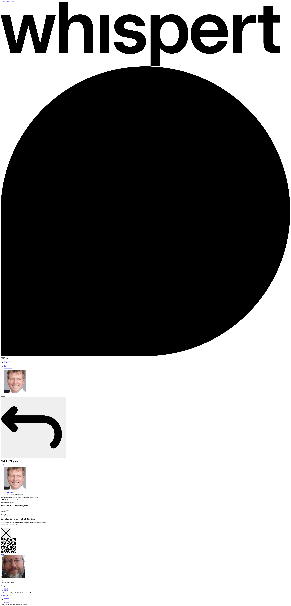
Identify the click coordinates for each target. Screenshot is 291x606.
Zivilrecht (6, 589)
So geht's (6, 362)
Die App (6, 363)
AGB (5, 599)
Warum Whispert (8, 361)
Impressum (6, 602)
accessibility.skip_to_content (7, 1)
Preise (5, 365)
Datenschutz (7, 600)
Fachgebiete (6, 598)
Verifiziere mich (4, 554)
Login (5, 366)
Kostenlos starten (8, 368)
